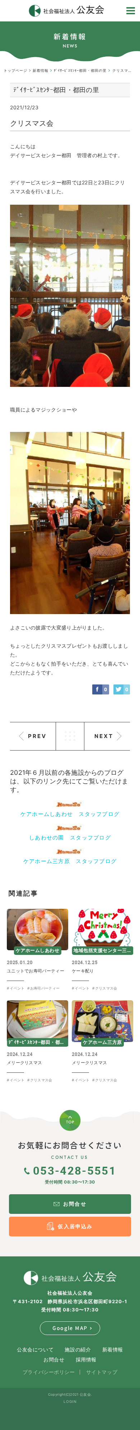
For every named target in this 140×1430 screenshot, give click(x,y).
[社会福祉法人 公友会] (70, 1278)
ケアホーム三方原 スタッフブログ (70, 861)
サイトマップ (101, 1372)
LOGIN (70, 1401)
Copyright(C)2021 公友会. (70, 1394)
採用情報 (86, 1359)
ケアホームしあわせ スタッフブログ (70, 814)
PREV (37, 736)
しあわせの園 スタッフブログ (70, 837)
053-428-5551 (74, 1170)
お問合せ (53, 1359)
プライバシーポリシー (49, 1372)
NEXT (103, 736)
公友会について (35, 1349)
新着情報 (112, 1349)
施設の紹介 (78, 1349)
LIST (70, 736)
